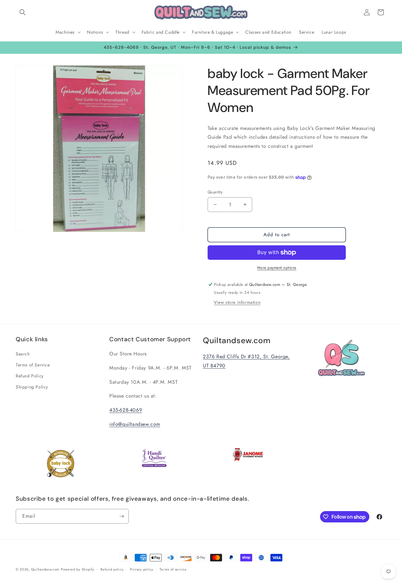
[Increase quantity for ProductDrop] (245, 204)
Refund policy (111, 569)
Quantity (215, 192)
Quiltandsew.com (45, 569)
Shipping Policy (32, 387)
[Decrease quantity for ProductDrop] (215, 204)
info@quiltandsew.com (134, 424)
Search (23, 354)
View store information (237, 302)
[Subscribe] (121, 516)
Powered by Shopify (77, 569)
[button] (23, 12)
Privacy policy (141, 569)
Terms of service (173, 569)
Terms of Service (33, 365)
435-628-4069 (125, 410)
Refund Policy (30, 376)
